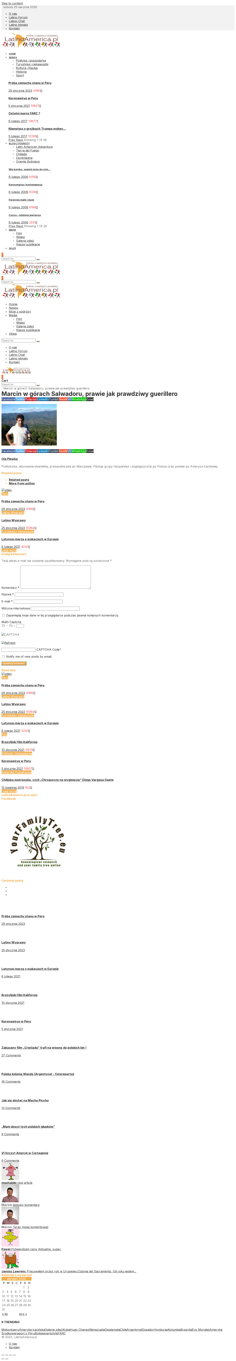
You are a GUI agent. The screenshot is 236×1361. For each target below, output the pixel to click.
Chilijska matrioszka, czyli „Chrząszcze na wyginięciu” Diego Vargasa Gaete (57, 780)
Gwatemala (112, 1329)
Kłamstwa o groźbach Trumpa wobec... (37, 128)
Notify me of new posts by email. (29, 656)
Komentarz (10, 588)
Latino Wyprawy (12, 512)
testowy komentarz (26, 1205)
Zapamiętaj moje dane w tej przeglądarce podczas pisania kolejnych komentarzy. (62, 615)
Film (4, 734)
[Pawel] (10, 1245)
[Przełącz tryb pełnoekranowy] (10, 1355)
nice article (24, 1183)
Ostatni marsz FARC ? (24, 113)
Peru (4, 494)
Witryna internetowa (15, 608)
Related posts (19, 480)
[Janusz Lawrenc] (10, 1267)
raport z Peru (25, 1333)
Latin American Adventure (34, 147)
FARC (62, 1333)
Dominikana (24, 158)
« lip (5, 1314)
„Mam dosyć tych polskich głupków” (28, 1126)
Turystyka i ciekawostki (32, 64)
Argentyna (134, 1329)
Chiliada (21, 154)
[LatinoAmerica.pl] (31, 47)
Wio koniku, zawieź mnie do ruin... (29, 169)
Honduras (161, 1329)
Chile (123, 1329)
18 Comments (10, 1081)
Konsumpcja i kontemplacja (25, 184)
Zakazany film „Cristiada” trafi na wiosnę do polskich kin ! (43, 1047)
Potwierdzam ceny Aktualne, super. (36, 1249)
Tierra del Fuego (27, 150)
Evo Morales (201, 1329)
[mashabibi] (10, 1179)
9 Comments (10, 1134)
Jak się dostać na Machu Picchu (25, 1100)
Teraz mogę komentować (30, 1227)
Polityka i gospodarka (31, 60)
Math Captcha (11, 622)
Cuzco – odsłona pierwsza (25, 215)
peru (15, 1329)
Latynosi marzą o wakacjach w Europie (30, 539)
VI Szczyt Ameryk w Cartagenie (24, 1153)
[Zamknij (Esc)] (2, 1355)
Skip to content (12, 3)
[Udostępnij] (6, 1355)
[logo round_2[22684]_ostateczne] (38, 877)
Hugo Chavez (79, 1329)
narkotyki (51, 1333)
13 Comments (10, 1108)
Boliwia (40, 1333)
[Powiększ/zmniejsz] (14, 1355)
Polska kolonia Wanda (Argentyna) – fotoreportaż (37, 1074)
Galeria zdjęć (54, 1329)
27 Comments (11, 1055)
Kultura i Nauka (27, 68)
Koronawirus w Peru (23, 98)
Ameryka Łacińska (32, 1329)
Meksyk (6, 1329)
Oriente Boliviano (28, 161)
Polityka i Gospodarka (16, 753)
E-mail (7, 601)
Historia (21, 71)
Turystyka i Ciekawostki (17, 531)
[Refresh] (8, 643)
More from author (22, 483)
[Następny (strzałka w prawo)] (6, 1358)
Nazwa (7, 594)
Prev (12, 140)
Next (20, 140)
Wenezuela (97, 1329)
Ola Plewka (9, 459)
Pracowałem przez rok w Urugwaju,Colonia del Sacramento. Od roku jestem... (81, 1271)
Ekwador (147, 1329)
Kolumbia (174, 1329)
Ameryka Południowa (16, 772)
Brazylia (186, 1329)
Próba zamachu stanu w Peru (29, 83)
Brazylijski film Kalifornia (19, 742)
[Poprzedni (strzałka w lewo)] (2, 1358)
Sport (20, 75)
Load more (9, 550)
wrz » (23, 1314)
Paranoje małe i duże (21, 199)
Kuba (66, 1329)
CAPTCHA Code (48, 649)
